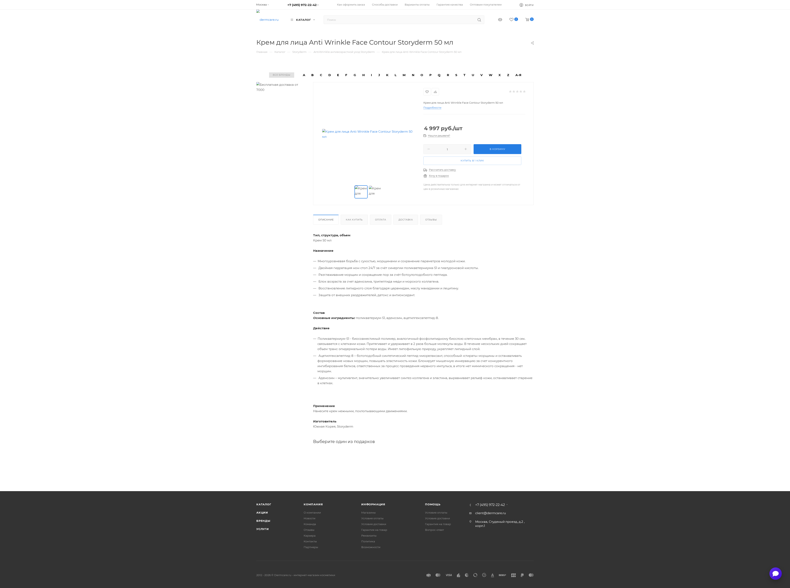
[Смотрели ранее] (496, 19)
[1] (510, 91)
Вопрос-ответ (434, 529)
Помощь (432, 504)
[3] (517, 91)
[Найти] (479, 19)
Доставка (405, 219)
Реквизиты (368, 535)
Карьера (310, 535)
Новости (309, 518)
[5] (524, 91)
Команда (310, 524)
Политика (368, 541)
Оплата (380, 219)
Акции (262, 512)
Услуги (262, 529)
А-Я (518, 75)
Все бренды (281, 74)
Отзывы (431, 219)
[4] (520, 91)
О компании (312, 512)
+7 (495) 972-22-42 (302, 5)
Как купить (354, 219)
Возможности (370, 547)
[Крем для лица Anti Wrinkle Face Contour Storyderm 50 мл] (368, 134)
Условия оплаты (372, 518)
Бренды (263, 520)
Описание (325, 219)
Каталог (263, 504)
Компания (313, 504)
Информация (373, 504)
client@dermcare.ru (490, 513)
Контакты (310, 541)
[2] (513, 91)
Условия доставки (373, 524)
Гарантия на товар (374, 529)
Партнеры (311, 547)
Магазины (368, 512)
